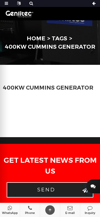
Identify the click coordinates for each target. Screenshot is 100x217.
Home (36, 38)
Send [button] (46, 190)
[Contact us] (93, 186)
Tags (59, 38)
